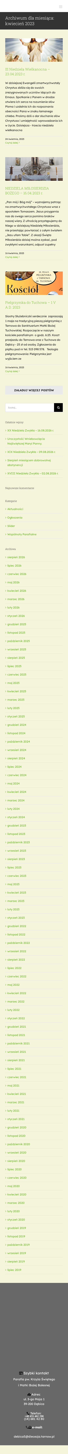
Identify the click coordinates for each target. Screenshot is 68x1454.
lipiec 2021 (14, 1068)
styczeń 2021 (16, 1119)
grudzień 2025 (16, 624)
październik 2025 (18, 641)
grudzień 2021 (16, 1026)
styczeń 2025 (16, 716)
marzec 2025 (15, 699)
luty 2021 (13, 1110)
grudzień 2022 (16, 926)
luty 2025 (13, 708)
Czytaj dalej (11, 142)
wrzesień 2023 (16, 850)
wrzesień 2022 (16, 951)
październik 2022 (18, 943)
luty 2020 (13, 1211)
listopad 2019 (16, 1236)
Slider (11, 526)
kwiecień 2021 (16, 1094)
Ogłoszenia (14, 517)
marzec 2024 (16, 800)
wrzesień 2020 (16, 1152)
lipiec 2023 (14, 867)
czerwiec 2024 (17, 775)
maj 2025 (13, 683)
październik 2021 (18, 1043)
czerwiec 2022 (16, 976)
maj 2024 (13, 783)
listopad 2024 (16, 733)
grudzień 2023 (16, 825)
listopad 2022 (16, 934)
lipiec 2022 (14, 968)
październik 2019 (18, 1244)
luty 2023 (13, 909)
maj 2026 (13, 582)
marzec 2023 (15, 901)
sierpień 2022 (16, 959)
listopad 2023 (16, 834)
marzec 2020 (16, 1203)
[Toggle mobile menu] (61, 7)
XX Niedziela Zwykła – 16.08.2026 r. (30, 430)
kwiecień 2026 (16, 590)
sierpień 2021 (16, 1060)
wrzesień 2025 (16, 649)
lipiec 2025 (14, 666)
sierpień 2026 (16, 557)
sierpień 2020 (16, 1161)
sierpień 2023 (16, 859)
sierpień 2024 (16, 758)
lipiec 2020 (14, 1169)
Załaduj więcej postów (34, 390)
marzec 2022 (15, 1001)
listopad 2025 (16, 632)
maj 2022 (13, 984)
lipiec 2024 (14, 766)
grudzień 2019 (16, 1228)
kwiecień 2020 (16, 1194)
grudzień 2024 (16, 724)
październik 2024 (18, 741)
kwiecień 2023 (16, 892)
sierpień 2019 (16, 1261)
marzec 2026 (15, 599)
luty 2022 (13, 1010)
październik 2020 (18, 1144)
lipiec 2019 (14, 1270)
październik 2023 (18, 842)
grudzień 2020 (16, 1127)
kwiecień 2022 (16, 993)
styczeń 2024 (16, 817)
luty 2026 (13, 607)
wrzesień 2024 (16, 750)
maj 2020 (13, 1186)
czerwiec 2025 (16, 674)
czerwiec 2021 (16, 1077)
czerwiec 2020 (17, 1177)
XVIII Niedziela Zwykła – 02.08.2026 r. (32, 473)
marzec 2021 (15, 1102)
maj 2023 (13, 884)
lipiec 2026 (14, 565)
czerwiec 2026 (16, 574)
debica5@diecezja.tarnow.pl (34, 1436)
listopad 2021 (16, 1035)
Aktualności (15, 509)
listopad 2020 (16, 1135)
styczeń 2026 (16, 616)
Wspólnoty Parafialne (21, 534)
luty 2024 (13, 808)
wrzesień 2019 (16, 1253)
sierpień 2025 (16, 657)
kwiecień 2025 (16, 691)
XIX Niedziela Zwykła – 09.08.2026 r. (31, 452)
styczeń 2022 (16, 1018)
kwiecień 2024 (16, 792)
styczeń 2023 (16, 917)
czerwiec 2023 (16, 875)
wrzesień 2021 (16, 1051)
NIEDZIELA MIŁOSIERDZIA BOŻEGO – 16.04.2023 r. (27, 190)
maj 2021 (13, 1085)
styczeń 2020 (16, 1219)
